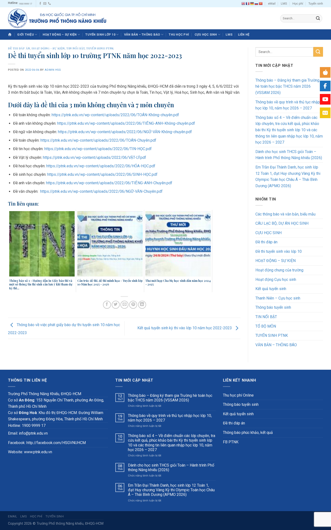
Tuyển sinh (315, 3)
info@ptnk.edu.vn (33, 433)
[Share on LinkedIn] (142, 305)
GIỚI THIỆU (25, 34)
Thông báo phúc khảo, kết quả (248, 432)
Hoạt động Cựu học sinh (275, 279)
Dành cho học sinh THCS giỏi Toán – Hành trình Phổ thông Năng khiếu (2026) (288, 154)
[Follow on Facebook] (40, 3)
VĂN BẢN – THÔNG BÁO (142, 34)
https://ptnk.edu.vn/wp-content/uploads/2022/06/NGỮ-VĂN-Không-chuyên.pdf (125, 132)
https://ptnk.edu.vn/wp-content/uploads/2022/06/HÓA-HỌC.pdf (100, 166)
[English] (243, 3)
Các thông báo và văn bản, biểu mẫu (285, 214)
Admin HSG (53, 69)
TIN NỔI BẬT (75, 48)
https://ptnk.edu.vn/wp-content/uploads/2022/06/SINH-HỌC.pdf (102, 174)
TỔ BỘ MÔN (265, 326)
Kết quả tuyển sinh (270, 288)
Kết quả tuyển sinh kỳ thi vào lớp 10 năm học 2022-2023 (185, 328)
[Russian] (256, 3)
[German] (252, 3)
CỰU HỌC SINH (206, 34)
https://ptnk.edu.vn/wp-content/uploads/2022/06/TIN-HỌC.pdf (98, 148)
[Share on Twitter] (116, 305)
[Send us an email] (44, 3)
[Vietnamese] (261, 3)
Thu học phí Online (238, 395)
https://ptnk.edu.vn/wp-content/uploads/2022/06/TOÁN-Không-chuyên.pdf (115, 115)
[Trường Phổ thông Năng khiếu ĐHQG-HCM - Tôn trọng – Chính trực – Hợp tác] (57, 18)
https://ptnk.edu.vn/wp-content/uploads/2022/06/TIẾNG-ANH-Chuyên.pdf (109, 183)
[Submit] (318, 18)
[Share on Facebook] (107, 305)
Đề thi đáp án (19, 48)
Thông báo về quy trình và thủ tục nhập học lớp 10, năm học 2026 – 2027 (287, 105)
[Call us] (49, 3)
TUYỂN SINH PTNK (100, 48)
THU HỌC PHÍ (179, 34)
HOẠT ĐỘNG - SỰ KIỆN (48, 48)
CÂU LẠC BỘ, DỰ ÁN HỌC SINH (281, 223)
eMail (272, 3)
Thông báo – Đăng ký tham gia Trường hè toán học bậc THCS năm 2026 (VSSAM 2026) (287, 86)
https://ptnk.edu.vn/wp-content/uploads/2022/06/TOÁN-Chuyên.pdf (98, 140)
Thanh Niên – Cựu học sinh (277, 298)
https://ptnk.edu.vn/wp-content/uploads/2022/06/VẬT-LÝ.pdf (94, 157)
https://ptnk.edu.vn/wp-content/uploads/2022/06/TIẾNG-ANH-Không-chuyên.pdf (126, 123)
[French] (248, 3)
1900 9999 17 (25, 3)
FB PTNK (230, 442)
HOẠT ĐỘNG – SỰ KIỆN (60, 34)
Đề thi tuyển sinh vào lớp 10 (278, 251)
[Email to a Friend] (124, 305)
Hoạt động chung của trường (279, 270)
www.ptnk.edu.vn (38, 452)
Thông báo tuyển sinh (273, 307)
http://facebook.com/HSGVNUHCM (56, 442)
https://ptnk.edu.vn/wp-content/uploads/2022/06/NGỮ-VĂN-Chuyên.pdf (101, 191)
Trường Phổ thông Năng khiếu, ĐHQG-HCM (70, 524)
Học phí (297, 3)
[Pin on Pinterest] (133, 305)
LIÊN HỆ (244, 34)
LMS (284, 3)
